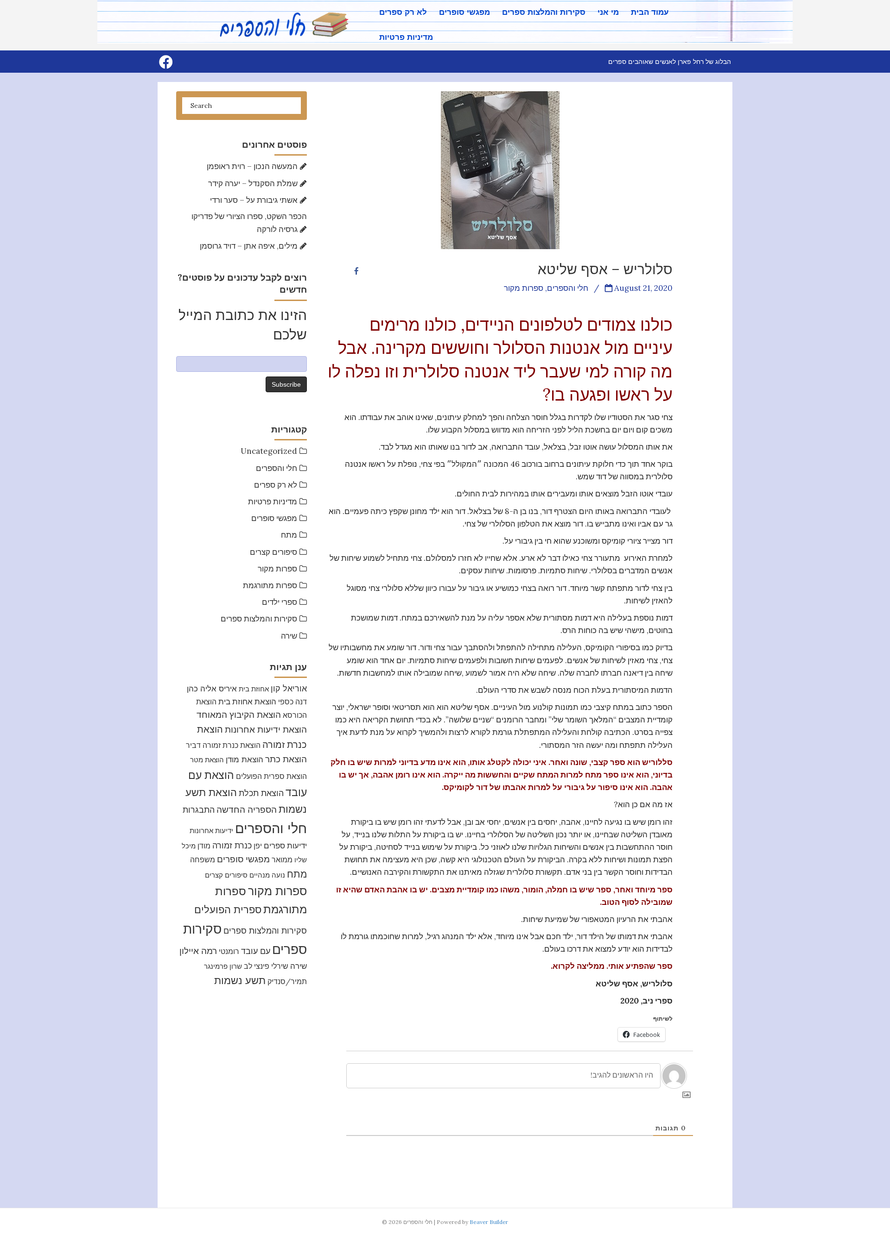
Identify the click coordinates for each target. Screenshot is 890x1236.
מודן (203, 845)
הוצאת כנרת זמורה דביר (223, 745)
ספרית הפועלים (227, 909)
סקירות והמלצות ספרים (543, 12)
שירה (289, 636)
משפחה (202, 859)
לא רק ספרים (403, 12)
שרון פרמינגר (223, 966)
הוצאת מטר (207, 759)
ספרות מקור (277, 569)
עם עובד (255, 951)
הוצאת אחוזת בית (247, 701)
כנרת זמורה (232, 845)
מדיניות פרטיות (406, 37)
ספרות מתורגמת (270, 585)
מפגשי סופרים (464, 12)
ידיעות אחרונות (211, 830)
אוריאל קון (289, 688)
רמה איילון (198, 950)
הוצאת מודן (244, 759)
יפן (258, 845)
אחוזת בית (254, 688)
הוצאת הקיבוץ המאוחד (239, 714)
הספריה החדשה (246, 809)
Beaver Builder (489, 1221)
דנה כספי (292, 701)
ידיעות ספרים (285, 846)
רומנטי (229, 951)
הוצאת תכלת (261, 793)
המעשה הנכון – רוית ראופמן (252, 166)
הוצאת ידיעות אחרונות (266, 729)
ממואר (282, 859)
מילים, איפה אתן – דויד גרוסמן (249, 246)
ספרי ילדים (279, 602)
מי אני (608, 12)
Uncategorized (269, 451)
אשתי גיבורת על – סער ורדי (254, 200)
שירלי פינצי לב (266, 966)
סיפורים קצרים (273, 552)
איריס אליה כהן (212, 688)
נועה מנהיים (267, 875)
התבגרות (199, 809)
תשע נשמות (240, 980)
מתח (289, 535)
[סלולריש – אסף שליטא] (500, 169)
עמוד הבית (650, 12)
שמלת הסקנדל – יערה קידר (253, 183)
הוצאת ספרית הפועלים (271, 776)
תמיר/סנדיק (287, 981)
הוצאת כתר (286, 759)
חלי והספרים (276, 468)
